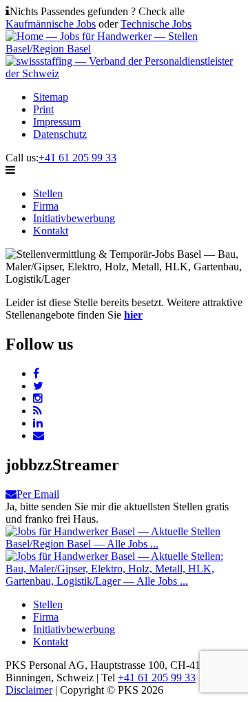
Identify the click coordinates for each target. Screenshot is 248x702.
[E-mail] (38, 435)
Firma (46, 206)
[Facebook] (36, 373)
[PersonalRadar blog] (37, 411)
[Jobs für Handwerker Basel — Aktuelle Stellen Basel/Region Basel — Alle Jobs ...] (124, 544)
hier (133, 315)
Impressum (57, 122)
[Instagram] (38, 398)
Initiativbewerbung (74, 218)
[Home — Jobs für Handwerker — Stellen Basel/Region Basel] (124, 48)
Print (43, 109)
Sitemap (50, 97)
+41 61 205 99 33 (77, 157)
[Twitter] (38, 386)
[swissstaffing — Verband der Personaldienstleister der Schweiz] (124, 73)
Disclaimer (29, 690)
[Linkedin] (38, 423)
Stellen (48, 193)
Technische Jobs (156, 24)
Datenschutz (60, 134)
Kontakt (50, 231)
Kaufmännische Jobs (51, 24)
